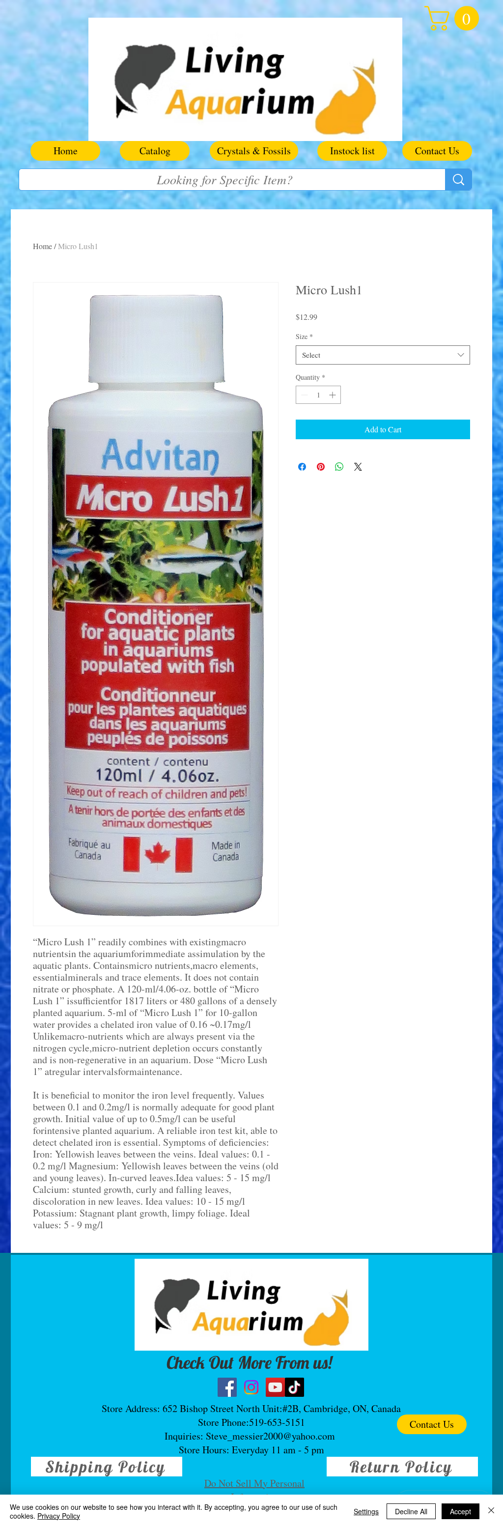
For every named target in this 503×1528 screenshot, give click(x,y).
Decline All (411, 1511)
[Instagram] (251, 1387)
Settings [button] (366, 1511)
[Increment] (333, 394)
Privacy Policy (58, 1516)
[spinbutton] (318, 394)
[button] (454, 18)
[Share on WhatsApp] (339, 467)
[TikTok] (294, 1387)
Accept (460, 1511)
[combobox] (383, 355)
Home (42, 246)
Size (304, 336)
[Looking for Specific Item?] (458, 179)
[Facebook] (227, 1387)
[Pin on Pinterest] (321, 467)
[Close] (491, 1511)
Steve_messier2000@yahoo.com (270, 1436)
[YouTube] (275, 1387)
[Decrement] (303, 394)
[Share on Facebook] (302, 467)
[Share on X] (358, 467)
